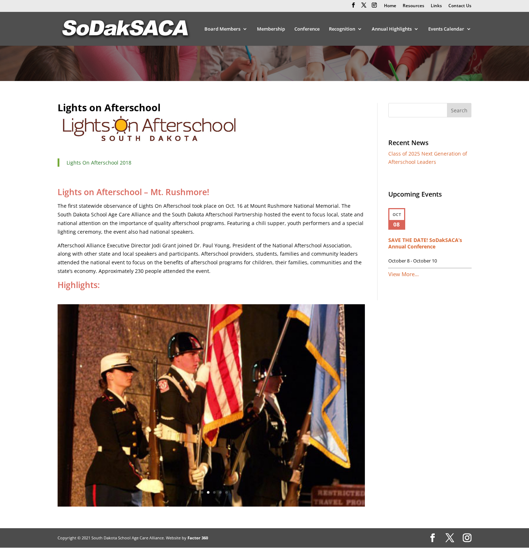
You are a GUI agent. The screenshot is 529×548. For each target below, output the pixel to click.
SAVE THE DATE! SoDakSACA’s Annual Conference (425, 243)
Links (436, 6)
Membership (271, 29)
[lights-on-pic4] (211, 504)
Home (390, 6)
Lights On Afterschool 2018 (99, 162)
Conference (307, 29)
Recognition (342, 29)
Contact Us (459, 6)
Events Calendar (446, 29)
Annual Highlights (392, 29)
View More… (403, 274)
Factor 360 (197, 537)
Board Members (222, 29)
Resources (413, 6)
